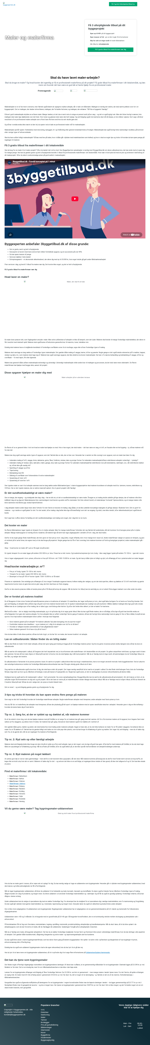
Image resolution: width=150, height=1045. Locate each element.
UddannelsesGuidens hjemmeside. (98, 952)
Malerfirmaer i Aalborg (17, 784)
